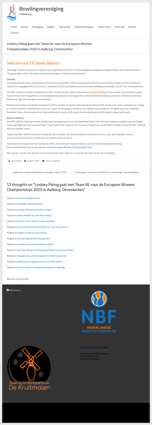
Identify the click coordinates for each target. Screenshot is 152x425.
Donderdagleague (65, 411)
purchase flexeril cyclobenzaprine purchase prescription (45, 249)
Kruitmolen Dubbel (60, 414)
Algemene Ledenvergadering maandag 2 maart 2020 (38, 172)
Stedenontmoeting (40, 417)
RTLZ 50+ (139, 411)
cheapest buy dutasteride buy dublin (35, 244)
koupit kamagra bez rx (28, 198)
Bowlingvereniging (41, 8)
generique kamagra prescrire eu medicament (39, 261)
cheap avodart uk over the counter (34, 215)
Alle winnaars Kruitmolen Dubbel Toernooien (68, 420)
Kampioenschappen (84, 26)
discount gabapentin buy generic (33, 238)
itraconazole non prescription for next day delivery (42, 226)
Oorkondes (74, 417)
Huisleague (21, 411)
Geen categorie (53, 160)
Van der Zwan (45, 414)
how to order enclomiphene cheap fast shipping (41, 267)
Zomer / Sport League (105, 411)
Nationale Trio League (124, 411)
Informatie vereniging (45, 409)
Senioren (127, 414)
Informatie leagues (124, 409)
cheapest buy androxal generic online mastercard (42, 255)
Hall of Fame (104, 26)
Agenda (80, 409)
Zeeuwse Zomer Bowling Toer (82, 414)
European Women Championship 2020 (72, 147)
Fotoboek (119, 26)
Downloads (89, 409)
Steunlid (71, 409)
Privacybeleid (101, 409)
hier (67, 143)
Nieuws (24, 26)
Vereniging (37, 26)
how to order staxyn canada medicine (36, 221)
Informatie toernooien (29, 414)
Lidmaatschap (61, 409)
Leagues (51, 26)
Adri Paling (16, 160)
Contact (14, 32)
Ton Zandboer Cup (23, 417)
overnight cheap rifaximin (30, 203)
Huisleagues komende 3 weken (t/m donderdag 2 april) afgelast (108, 172)
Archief (132, 26)
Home (13, 26)
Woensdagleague (49, 411)
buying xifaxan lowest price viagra (34, 209)
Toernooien (64, 26)
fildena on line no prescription (32, 232)
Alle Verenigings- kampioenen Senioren (96, 417)
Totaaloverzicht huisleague (84, 411)
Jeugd (135, 414)
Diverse (53, 417)
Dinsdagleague (34, 411)
